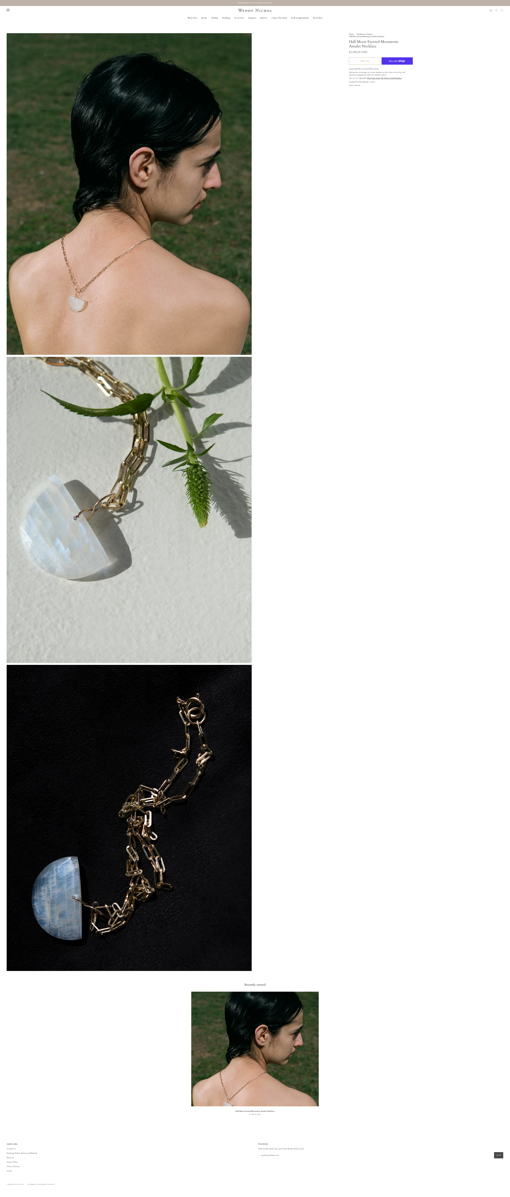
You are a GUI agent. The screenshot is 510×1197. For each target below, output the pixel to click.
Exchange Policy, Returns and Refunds (22, 1153)
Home (351, 34)
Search (9, 1171)
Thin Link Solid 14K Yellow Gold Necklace (384, 78)
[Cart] (502, 10)
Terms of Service (13, 1166)
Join (498, 1155)
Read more (354, 85)
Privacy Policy (12, 1162)
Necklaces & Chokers (364, 34)
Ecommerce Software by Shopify (41, 1184)
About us (10, 1157)
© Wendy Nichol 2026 (15, 1184)
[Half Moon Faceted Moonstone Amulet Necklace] (255, 1049)
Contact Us (11, 1148)
